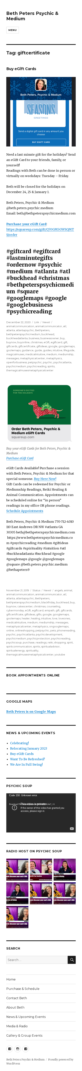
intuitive (57, 350)
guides (47, 350)
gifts (38, 614)
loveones (64, 618)
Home (11, 979)
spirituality (32, 650)
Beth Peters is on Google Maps (31, 711)
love (54, 618)
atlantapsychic (25, 330)
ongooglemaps (58, 626)
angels (59, 590)
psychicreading (36, 366)
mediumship (65, 354)
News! (46, 322)
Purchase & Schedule (22, 989)
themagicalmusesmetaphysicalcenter (29, 370)
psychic (47, 362)
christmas (37, 342)
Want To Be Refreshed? (27, 759)
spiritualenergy (15, 650)
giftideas (41, 346)
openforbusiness (16, 362)
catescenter (25, 606)
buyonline (23, 342)
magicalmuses (15, 354)
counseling (53, 606)
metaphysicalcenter (32, 358)
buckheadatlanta (17, 338)
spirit (70, 642)
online (10, 630)
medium (51, 354)
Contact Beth (16, 998)
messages (12, 358)
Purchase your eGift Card (26, 224)
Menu (12, 30)
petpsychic (35, 362)
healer (26, 618)
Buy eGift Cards (21, 69)
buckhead (47, 334)
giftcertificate (26, 346)
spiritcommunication (19, 646)
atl (64, 326)
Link (36, 322)
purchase (29, 642)
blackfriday (48, 602)
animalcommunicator (48, 326)
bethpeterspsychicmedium (23, 334)
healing (35, 618)
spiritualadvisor (50, 646)
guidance (28, 350)
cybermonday (15, 610)
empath (50, 610)
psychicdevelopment (49, 634)
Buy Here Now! (45, 479)
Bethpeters (42, 330)
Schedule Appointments (24, 511)
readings (41, 642)
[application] (41, 812)
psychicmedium (16, 366)
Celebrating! (19, 743)
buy (62, 338)
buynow (11, 342)
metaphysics (54, 358)
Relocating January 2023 (28, 748)
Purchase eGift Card (19, 458)
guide (38, 350)
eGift (47, 342)
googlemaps (67, 346)
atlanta (10, 330)
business (34, 338)
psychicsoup (14, 642)
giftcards (11, 346)
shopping (60, 642)
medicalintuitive (35, 354)
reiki (50, 642)
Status (36, 590)
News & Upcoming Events (26, 1017)
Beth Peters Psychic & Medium (25, 1059)
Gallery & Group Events (24, 1035)
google (52, 346)
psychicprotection (38, 638)
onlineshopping (24, 630)
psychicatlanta (62, 362)
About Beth (15, 1007)
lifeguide (69, 350)
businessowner (49, 338)
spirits (51, 366)
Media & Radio (17, 1026)
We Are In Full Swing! (26, 764)
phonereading (66, 630)
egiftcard (56, 342)
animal (68, 590)
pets (53, 630)
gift (65, 342)
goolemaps (13, 350)
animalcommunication (20, 326)
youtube (60, 654)
